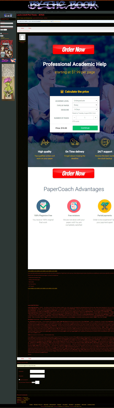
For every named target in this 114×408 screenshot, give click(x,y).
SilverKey (49, 11)
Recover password (5, 38)
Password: (21, 376)
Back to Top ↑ (79, 406)
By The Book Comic (49, 406)
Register (3, 37)
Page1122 (25, 397)
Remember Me (5, 33)
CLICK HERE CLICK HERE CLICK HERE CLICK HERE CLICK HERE (42, 271)
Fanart (30, 11)
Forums (22, 18)
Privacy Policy (9, 11)
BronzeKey (24, 11)
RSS (75, 406)
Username (2, 22)
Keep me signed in (24, 379)
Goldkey (36, 11)
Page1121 (25, 400)
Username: (21, 371)
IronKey (42, 11)
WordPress (60, 406)
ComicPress (67, 406)
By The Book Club (28, 18)
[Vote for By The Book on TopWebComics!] (8, 16)
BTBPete (19, 397)
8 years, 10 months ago (46, 21)
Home (2, 11)
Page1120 (23, 402)
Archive (17, 11)
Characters (62, 11)
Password (2, 25)
